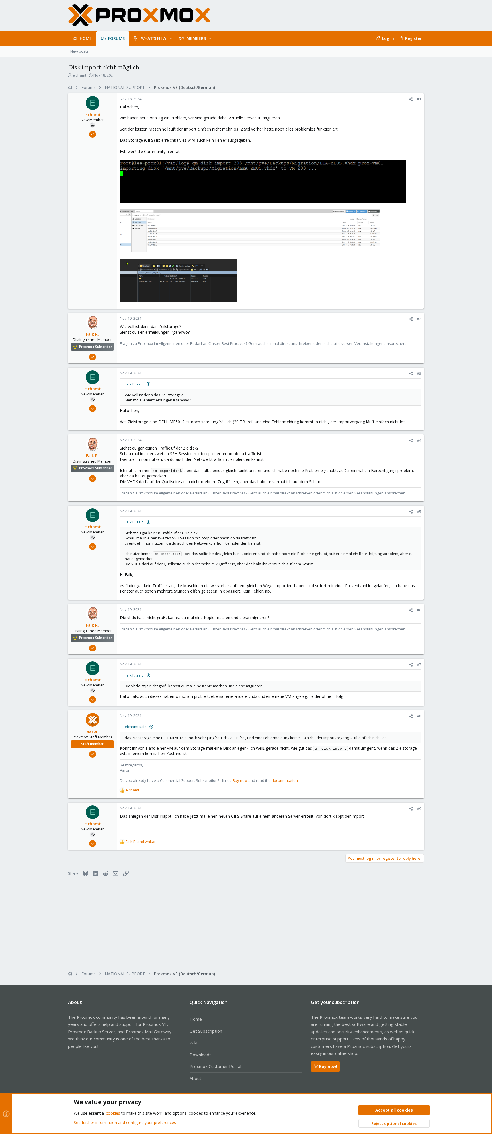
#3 (419, 373)
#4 (419, 440)
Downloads (201, 1054)
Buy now (240, 780)
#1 (419, 99)
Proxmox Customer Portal (215, 1066)
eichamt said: (136, 726)
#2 (419, 318)
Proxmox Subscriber (95, 346)
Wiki (193, 1043)
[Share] (411, 99)
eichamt (79, 75)
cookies (113, 1113)
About (195, 1078)
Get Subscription (206, 1031)
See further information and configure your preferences (125, 1122)
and (141, 841)
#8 (419, 716)
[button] (171, 38)
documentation (285, 780)
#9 (419, 808)
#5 (419, 511)
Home (196, 1019)
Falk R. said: (135, 384)
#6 (419, 610)
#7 (419, 664)
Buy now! (328, 1066)
